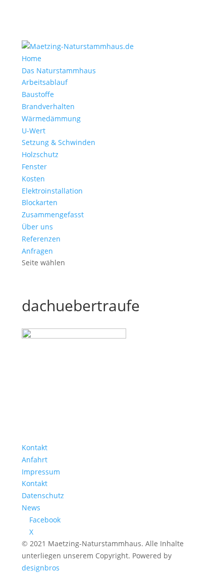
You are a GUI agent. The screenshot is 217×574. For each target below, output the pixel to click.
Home (31, 58)
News (31, 507)
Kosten (33, 178)
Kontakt (34, 447)
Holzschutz (40, 154)
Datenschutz (43, 495)
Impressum (41, 471)
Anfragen (37, 251)
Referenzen (41, 239)
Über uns (37, 226)
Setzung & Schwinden (58, 142)
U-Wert (33, 130)
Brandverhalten (48, 106)
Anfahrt (34, 459)
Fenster (34, 166)
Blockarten (40, 202)
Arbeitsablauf (45, 82)
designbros (41, 567)
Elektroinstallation (52, 191)
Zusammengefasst (53, 214)
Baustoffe (38, 94)
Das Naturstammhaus (59, 70)
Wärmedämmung (51, 118)
